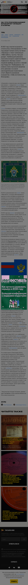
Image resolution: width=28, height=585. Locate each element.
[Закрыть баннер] (25, 276)
